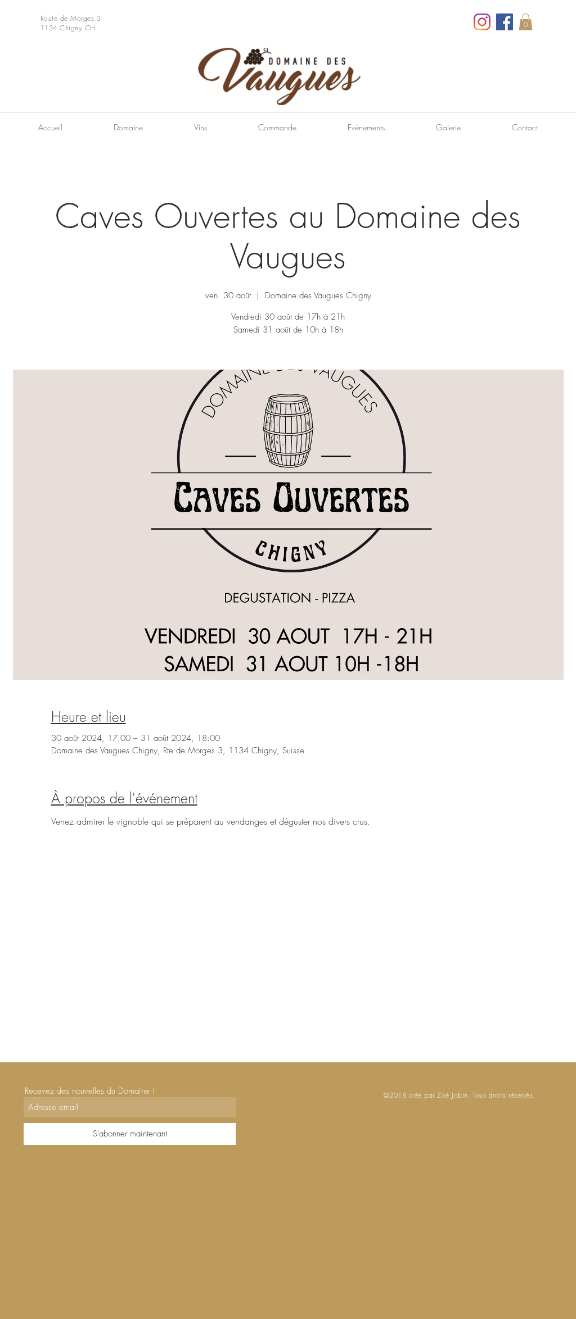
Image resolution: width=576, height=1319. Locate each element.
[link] (526, 21)
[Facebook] (504, 21)
